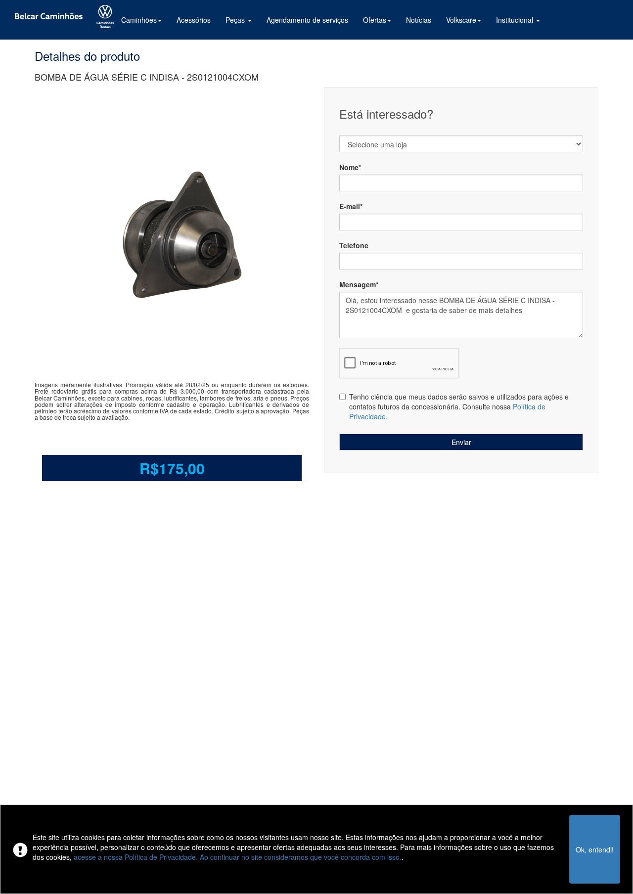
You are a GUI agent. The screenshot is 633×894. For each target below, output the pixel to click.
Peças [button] (236, 20)
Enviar (461, 442)
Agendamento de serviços (307, 20)
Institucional (515, 20)
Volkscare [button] (461, 20)
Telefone (353, 245)
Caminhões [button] (139, 20)
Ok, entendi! (595, 849)
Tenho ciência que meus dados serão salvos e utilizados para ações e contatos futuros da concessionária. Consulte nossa (459, 406)
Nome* (350, 167)
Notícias (418, 20)
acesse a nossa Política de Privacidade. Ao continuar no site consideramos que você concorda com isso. (238, 857)
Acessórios (194, 20)
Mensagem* (358, 284)
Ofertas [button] (374, 20)
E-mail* (350, 206)
